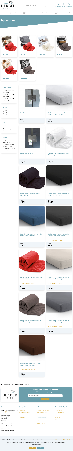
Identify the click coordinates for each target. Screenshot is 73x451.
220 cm (7, 115)
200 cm (7, 111)
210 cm (7, 113)
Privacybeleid (58, 440)
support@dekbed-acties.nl (7, 412)
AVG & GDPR (66, 440)
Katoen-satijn (8, 130)
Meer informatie (36, 444)
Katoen (6, 128)
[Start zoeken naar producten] (24, 5)
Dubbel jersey (8, 126)
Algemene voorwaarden (49, 440)
